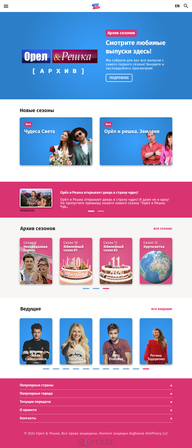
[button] (96, 385)
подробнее (119, 78)
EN (177, 6)
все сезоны (163, 228)
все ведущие (161, 309)
